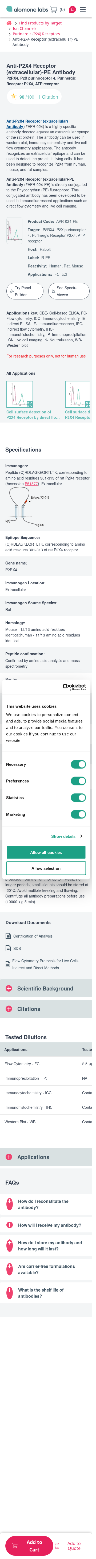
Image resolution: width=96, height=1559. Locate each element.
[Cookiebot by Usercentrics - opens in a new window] (64, 687)
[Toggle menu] (83, 9)
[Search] (72, 9)
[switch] (78, 781)
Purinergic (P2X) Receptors (36, 33)
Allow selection (46, 868)
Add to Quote (74, 1545)
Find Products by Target (40, 23)
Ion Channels (25, 28)
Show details (63, 836)
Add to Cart (34, 1546)
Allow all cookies (46, 852)
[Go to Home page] (27, 9)
